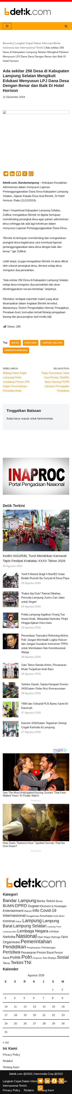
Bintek (15, 343)
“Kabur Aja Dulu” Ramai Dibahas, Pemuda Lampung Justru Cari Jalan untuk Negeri (43, 597)
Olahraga (55, 937)
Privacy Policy (11, 1054)
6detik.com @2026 (20, 1073)
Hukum (28, 911)
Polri (26, 957)
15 (53, 1006)
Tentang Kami (11, 1067)
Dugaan (34, 906)
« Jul (5, 1042)
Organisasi (11, 942)
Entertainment (13, 911)
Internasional (14, 915)
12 (25, 1006)
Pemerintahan (36, 941)
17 (6, 1015)
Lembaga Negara (32, 931)
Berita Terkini (46, 901)
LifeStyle (54, 931)
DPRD (21, 905)
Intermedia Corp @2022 (48, 1073)
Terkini (17, 962)
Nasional (26, 936)
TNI (27, 962)
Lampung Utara (10, 931)
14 (44, 1006)
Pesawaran (28, 952)
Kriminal (9, 921)
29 (53, 1023)
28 (44, 1023)
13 (34, 1006)
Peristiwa (11, 952)
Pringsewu (37, 958)
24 (6, 1023)
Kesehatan (46, 915)
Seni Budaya (49, 958)
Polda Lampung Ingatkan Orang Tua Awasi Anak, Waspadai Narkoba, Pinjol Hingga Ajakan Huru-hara (44, 618)
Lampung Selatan (52, 343)
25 (15, 1023)
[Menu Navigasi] (7, 26)
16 (63, 1006)
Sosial (63, 957)
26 (25, 1023)
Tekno (6, 963)
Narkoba (9, 937)
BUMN (8, 906)
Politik (15, 957)
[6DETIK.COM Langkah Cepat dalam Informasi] (28, 12)
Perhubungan (48, 947)
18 (15, 1015)
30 (63, 1023)
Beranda (8, 43)
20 (34, 1015)
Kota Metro (59, 916)
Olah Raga (43, 937)
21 (44, 1015)
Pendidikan (14, 946)
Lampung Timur (54, 927)
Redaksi (8, 1060)
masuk (25, 418)
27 (34, 1023)
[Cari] (66, 26)
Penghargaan (34, 947)
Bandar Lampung (19, 900)
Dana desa (31, 343)
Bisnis (59, 901)
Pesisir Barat (45, 952)
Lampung (32, 920)
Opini (64, 936)
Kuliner (19, 921)
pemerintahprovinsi (16, 350)
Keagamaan (32, 916)
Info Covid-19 (44, 910)
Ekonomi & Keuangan (53, 906)
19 (25, 1015)
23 (63, 1015)
